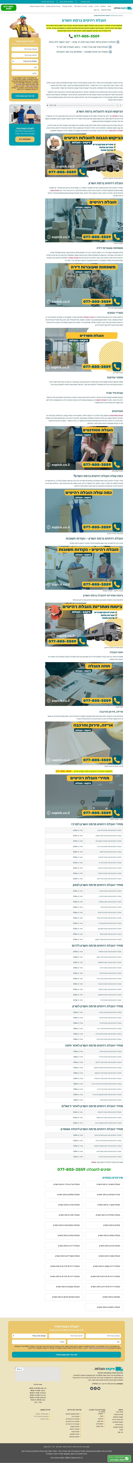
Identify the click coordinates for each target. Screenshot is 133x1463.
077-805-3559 (9, 7)
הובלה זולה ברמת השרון (69, 1215)
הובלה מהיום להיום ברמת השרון (66, 1297)
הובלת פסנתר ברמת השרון (108, 1184)
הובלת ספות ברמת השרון (109, 1235)
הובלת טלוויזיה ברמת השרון (108, 1215)
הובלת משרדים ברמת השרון (67, 1256)
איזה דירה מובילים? (80, 6)
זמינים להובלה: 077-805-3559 (84, 1169)
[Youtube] (91, 1388)
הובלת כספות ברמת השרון (108, 1307)
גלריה (97, 6)
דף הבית (120, 15)
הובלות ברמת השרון (111, 1297)
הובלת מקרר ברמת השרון (109, 1204)
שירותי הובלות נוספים (53, 6)
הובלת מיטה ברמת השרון (69, 1235)
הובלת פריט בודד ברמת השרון (66, 1184)
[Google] (95, 1388)
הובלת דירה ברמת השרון (69, 1245)
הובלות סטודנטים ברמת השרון (66, 1225)
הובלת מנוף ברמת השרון (109, 1256)
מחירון (91, 6)
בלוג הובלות (114, 15)
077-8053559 (25, 139)
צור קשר (96, 10)
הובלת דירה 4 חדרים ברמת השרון (105, 1276)
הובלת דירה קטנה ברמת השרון (106, 1266)
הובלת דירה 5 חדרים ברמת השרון (65, 1266)
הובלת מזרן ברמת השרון (69, 1204)
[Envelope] (98, 1388)
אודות (109, 6)
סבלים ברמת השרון (111, 1225)
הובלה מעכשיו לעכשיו (37, 6)
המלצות (103, 6)
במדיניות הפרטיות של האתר (27, 85)
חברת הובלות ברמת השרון (108, 1194)
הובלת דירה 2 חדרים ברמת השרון (105, 1286)
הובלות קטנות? (67, 6)
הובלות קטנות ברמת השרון (68, 1286)
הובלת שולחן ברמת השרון (68, 1194)
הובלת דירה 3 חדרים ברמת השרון (65, 1276)
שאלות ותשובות (106, 10)
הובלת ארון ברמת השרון (109, 1245)
